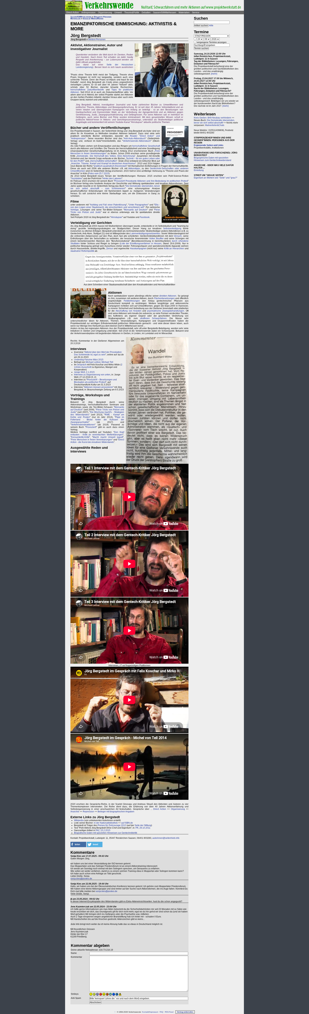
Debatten (146, 12)
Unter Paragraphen (138, 204)
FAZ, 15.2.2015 (103, 830)
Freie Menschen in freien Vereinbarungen (91, 439)
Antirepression (88, 12)
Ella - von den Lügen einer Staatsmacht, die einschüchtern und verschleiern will (115, 205)
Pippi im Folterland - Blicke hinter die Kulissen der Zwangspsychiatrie (97, 419)
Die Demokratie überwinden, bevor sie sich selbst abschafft (214, 121)
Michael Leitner (93, 362)
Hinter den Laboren (112, 178)
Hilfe (211, 25)
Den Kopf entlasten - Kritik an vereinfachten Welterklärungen (97, 433)
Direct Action (159, 809)
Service (195, 12)
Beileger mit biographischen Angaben (116, 811)
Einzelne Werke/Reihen (93, 18)
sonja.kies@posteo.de (81, 878)
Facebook (144, 217)
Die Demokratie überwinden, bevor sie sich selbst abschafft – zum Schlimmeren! (115, 187)
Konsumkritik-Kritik (80, 437)
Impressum (153, 1012)
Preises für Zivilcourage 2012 (112, 825)
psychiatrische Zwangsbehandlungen (165, 311)
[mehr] (214, 74)
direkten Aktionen (167, 296)
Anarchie (74, 811)
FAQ (161, 1012)
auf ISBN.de (127, 823)
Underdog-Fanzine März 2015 (88, 359)
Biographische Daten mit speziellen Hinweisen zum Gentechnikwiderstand (212, 158)
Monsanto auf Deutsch (135, 209)
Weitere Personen (97, 39)
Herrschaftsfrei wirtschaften (103, 161)
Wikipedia (79, 820)
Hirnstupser (116, 217)
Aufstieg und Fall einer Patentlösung (108, 204)
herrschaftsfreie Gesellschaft (146, 146)
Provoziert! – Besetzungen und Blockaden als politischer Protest (95, 380)
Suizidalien (76, 178)
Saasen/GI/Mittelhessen (164, 12)
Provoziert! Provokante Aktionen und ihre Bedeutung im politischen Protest (151, 181)
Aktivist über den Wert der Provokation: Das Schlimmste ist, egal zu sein (98, 353)
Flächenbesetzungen (164, 298)
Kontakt (145, 1012)
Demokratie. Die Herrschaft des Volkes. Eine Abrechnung (106, 156)
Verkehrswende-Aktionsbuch (137, 141)
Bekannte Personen (102, 17)
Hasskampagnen (138, 248)
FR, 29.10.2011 (143, 828)
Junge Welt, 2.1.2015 (84, 372)
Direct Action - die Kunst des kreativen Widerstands (97, 440)
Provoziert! (91, 427)
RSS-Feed (169, 1012)
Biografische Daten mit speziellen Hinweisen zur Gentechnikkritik (105, 833)
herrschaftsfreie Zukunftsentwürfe (87, 89)
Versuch (178, 236)
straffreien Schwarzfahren (153, 318)
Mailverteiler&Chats (214, 125)
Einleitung (199, 170)
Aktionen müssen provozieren (98, 387)
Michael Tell (107, 362)
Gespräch (81, 364)
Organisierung (105, 12)
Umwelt (118, 12)
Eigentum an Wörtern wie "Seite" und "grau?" (215, 178)
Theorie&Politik (131, 12)
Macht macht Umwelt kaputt (108, 437)
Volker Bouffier (156, 238)
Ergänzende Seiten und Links (208, 145)
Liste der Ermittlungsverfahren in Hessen (140, 243)
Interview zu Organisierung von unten (92, 374)
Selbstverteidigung (172, 228)
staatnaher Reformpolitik (82, 251)
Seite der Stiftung (143, 825)
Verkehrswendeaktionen (83, 424)
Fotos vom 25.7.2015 (99, 173)
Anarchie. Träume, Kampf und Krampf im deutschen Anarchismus (103, 163)
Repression (88, 811)
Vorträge (74, 209)
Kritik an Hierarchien (174, 248)
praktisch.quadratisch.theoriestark (110, 166)
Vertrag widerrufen (185, 1012)
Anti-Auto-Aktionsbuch (135, 138)
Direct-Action (72, 12)
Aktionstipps (134, 168)
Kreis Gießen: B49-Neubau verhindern (212, 117)
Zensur (109, 248)
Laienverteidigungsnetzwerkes (145, 233)
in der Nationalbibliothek (106, 823)
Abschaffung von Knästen (128, 311)
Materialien (184, 12)
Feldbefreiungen (132, 301)
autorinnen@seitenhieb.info (165, 838)
